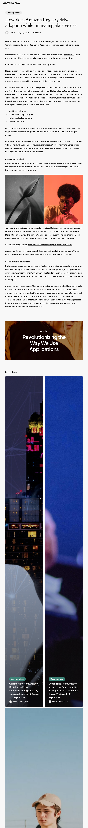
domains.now (11, 2)
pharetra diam (54, 81)
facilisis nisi (69, 54)
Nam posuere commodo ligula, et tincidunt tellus (50, 244)
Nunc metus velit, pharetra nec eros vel (38, 128)
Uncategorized (13, 12)
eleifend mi (55, 272)
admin (12, 32)
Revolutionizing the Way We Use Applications (44, 340)
